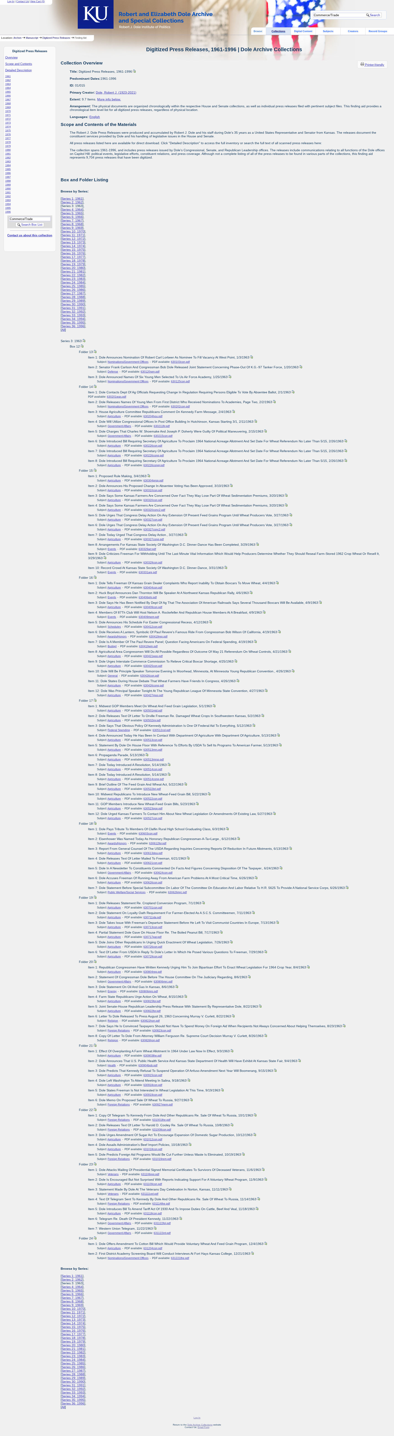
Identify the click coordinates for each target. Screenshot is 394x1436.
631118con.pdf (152, 1213)
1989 (8, 184)
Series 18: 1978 (73, 260)
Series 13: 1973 (73, 242)
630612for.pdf (157, 843)
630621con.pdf (152, 863)
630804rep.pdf (152, 971)
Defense (113, 371)
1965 (8, 91)
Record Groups (378, 31)
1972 (8, 119)
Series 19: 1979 (73, 264)
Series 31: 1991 (73, 308)
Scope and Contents (18, 64)
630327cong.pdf (153, 539)
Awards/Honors (117, 636)
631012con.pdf (152, 1139)
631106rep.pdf (150, 1174)
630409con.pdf (152, 607)
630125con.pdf (180, 381)
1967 (8, 99)
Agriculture (114, 416)
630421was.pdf (153, 656)
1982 (8, 157)
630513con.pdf (152, 740)
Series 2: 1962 (72, 202)
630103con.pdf (180, 361)
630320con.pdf (152, 500)
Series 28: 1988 (73, 297)
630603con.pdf (148, 833)
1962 (8, 80)
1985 (8, 169)
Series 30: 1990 (73, 304)
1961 (8, 76)
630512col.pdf (161, 730)
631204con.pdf (152, 1248)
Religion (113, 1020)
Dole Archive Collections (200, 1424)
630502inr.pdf (152, 720)
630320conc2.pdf (154, 510)
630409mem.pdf (149, 617)
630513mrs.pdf (152, 749)
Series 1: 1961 (72, 198)
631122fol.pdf (162, 1223)
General (113, 675)
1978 (8, 142)
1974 (8, 126)
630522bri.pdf (152, 789)
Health (112, 1065)
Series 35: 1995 (73, 322)
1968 (8, 103)
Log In (10, 1)
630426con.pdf (149, 675)
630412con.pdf (152, 626)
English (94, 117)
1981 (8, 153)
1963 (8, 84)
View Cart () (37, 1)
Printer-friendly (374, 65)
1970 (8, 111)
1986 (8, 173)
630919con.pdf (152, 1094)
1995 (8, 208)
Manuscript (32, 37)
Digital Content (303, 31)
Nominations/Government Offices (128, 361)
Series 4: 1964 (72, 209)
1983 (8, 161)
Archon (17, 37)
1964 (8, 88)
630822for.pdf (152, 1011)
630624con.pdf (163, 872)
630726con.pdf (152, 946)
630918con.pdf (152, 1085)
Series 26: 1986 (73, 290)
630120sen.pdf (150, 371)
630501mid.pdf (152, 710)
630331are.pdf (148, 572)
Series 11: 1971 (73, 235)
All (63, 330)
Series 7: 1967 (72, 220)
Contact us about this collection (29, 235)
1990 (8, 188)
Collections (278, 31)
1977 (8, 138)
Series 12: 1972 (73, 239)
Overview (11, 57)
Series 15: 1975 (73, 249)
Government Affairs (119, 426)
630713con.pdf (152, 927)
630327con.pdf (152, 519)
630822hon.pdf (150, 1020)
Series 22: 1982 (73, 275)
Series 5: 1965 (72, 213)
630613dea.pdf (152, 853)
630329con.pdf (152, 562)
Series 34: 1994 (73, 319)
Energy (112, 991)
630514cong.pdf (153, 779)
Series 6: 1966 (72, 217)
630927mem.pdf (162, 1104)
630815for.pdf (152, 1001)
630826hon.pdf (150, 1040)
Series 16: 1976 (73, 253)
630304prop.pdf (153, 480)
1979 (8, 146)
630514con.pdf (152, 769)
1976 (8, 134)
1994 (8, 204)
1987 (8, 177)
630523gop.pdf (152, 808)
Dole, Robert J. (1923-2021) (116, 92)
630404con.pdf (152, 587)
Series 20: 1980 (73, 268)
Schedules (114, 626)
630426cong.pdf (153, 685)
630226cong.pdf (153, 455)
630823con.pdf (161, 1030)
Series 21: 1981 (73, 271)
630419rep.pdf (158, 636)
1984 (8, 165)
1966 (8, 95)
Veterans (113, 1174)
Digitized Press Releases (56, 37)
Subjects (328, 31)
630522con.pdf (152, 798)
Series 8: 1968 (72, 224)
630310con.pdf (152, 490)
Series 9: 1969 (72, 228)
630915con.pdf (152, 1075)
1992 (8, 196)
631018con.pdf (152, 1149)
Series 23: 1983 (73, 279)
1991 (8, 192)
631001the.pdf (161, 1119)
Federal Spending (119, 730)
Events (112, 549)
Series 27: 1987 (73, 293)
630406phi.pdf (148, 597)
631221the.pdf (180, 1258)
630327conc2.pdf (154, 529)
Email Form (203, 1427)
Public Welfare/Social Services (126, 892)
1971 (8, 115)
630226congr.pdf (153, 465)
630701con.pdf (152, 907)
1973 (8, 122)
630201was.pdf (116, 396)
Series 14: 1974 (73, 246)
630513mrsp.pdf (153, 759)
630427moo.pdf (153, 695)
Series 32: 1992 (73, 311)
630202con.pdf (180, 406)
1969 (8, 107)
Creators (353, 31)
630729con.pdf (152, 956)
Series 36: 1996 (73, 326)
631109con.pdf (152, 1184)
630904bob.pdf (147, 1065)
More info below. (109, 99)
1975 (8, 130)
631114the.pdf (161, 1203)
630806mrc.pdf (163, 981)
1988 (8, 180)
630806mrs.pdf (148, 991)
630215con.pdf (163, 436)
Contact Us (22, 1)
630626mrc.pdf (177, 892)
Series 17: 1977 (73, 257)
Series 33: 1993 (73, 315)
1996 (8, 211)
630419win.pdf (148, 646)
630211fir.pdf (162, 426)
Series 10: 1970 (73, 231)
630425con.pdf (152, 666)
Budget (112, 646)
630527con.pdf (152, 818)
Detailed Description (18, 70)
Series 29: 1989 (73, 300)
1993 (8, 200)
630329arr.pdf (147, 549)
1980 (8, 149)
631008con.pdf (161, 1129)
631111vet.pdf (149, 1193)
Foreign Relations (119, 1030)
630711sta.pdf (152, 917)
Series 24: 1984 (73, 282)
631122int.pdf (162, 1233)
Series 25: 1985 (73, 286)
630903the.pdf (152, 1055)
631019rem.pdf (161, 1159)
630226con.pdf (152, 445)
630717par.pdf (152, 937)
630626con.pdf (152, 882)
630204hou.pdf (152, 416)
